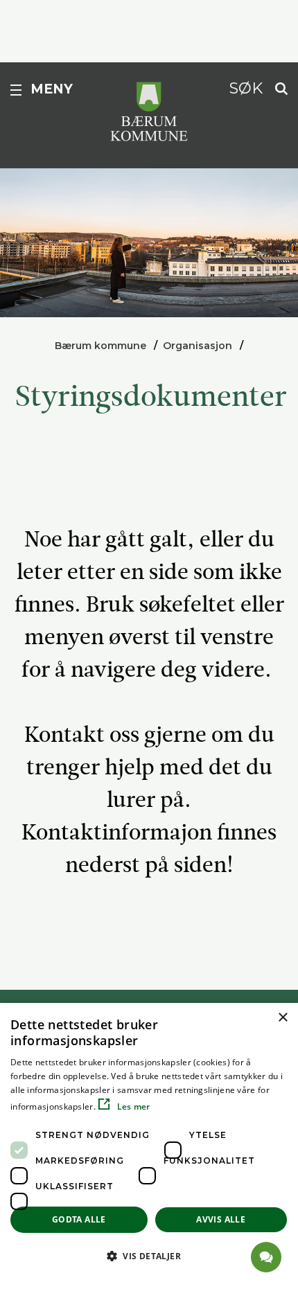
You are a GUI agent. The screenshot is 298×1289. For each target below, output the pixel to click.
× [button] (282, 1018)
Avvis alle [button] (220, 1219)
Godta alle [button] (79, 1219)
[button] (149, 1255)
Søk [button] (246, 88)
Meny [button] (51, 89)
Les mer (132, 1106)
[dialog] (149, 1146)
